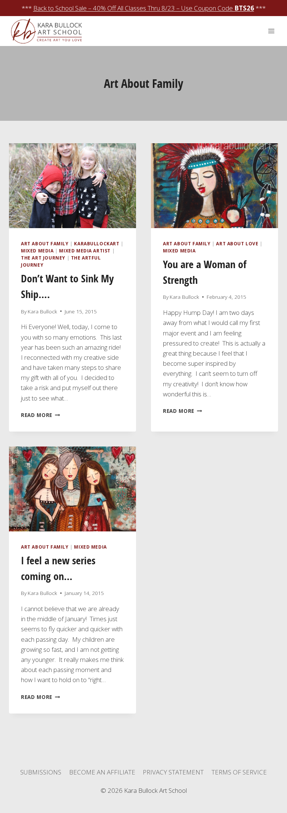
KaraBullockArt (96, 243)
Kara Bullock (42, 311)
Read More (40, 414)
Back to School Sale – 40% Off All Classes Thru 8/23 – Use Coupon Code (143, 8)
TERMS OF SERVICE (239, 772)
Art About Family (45, 243)
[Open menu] (271, 31)
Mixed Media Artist (85, 251)
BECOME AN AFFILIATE (102, 772)
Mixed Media (37, 251)
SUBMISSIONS (40, 772)
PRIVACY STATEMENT (173, 772)
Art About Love (237, 243)
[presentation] (72, 185)
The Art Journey (43, 258)
